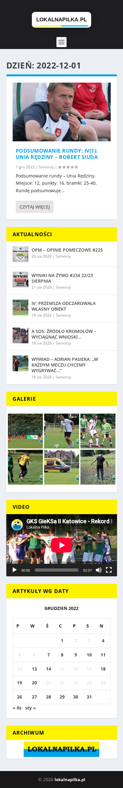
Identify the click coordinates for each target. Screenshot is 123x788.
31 (89, 697)
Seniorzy (46, 167)
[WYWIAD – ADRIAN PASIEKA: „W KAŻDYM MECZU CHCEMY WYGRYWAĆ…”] (20, 363)
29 (62, 697)
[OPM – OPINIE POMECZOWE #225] (20, 254)
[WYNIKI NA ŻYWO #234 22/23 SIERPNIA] (20, 279)
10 (89, 655)
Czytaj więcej (35, 207)
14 (48, 669)
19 (19, 683)
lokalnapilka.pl (70, 779)
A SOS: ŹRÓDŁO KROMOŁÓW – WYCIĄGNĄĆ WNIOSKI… (64, 334)
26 (19, 697)
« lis (17, 708)
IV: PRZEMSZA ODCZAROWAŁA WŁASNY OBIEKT (64, 306)
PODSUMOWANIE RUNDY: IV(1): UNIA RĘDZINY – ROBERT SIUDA (57, 154)
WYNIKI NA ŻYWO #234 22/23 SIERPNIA (62, 278)
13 (34, 669)
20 (34, 683)
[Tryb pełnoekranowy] (109, 570)
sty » (30, 708)
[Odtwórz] (14, 570)
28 (48, 697)
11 (103, 655)
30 (75, 697)
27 (34, 697)
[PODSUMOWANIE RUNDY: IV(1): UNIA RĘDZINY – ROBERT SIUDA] (62, 112)
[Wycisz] (99, 570)
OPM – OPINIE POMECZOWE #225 (67, 250)
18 (103, 669)
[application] (61, 545)
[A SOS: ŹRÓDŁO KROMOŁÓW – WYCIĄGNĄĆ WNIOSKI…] (20, 335)
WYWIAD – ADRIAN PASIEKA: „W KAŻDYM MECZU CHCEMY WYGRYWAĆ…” (65, 364)
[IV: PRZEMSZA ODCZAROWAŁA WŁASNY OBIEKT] (20, 307)
